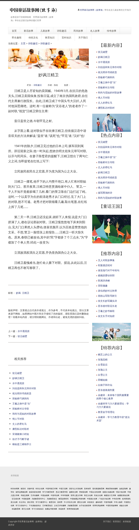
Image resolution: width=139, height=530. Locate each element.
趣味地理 (99, 502)
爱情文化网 (81, 502)
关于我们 (107, 521)
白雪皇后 (102, 364)
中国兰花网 (63, 488)
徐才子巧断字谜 (20, 439)
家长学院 (30, 502)
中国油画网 (45, 495)
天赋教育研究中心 (38, 499)
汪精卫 (25, 292)
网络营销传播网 (112, 488)
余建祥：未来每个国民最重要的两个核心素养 (112, 396)
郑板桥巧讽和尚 (20, 398)
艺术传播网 (35, 495)
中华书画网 (65, 495)
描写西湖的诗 (105, 192)
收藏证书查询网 (51, 509)
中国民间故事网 (112, 505)
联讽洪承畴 (104, 280)
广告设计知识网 (105, 499)
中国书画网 (108, 502)
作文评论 (22, 502)
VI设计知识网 (121, 492)
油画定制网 (123, 488)
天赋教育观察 (72, 505)
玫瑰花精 (102, 359)
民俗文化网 (98, 495)
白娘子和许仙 (105, 385)
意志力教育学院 (62, 492)
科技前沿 (90, 502)
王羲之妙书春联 (106, 311)
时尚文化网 (40, 488)
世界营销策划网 (73, 509)
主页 (23, 43)
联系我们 (117, 521)
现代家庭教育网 (98, 488)
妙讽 (18, 292)
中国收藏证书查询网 (77, 499)
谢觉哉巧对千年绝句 (108, 270)
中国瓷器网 (26, 499)
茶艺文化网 (26, 509)
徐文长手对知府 (106, 316)
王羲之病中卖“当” (21, 403)
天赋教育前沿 (52, 499)
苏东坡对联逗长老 (107, 305)
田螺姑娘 (102, 379)
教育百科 (52, 502)
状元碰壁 (22, 336)
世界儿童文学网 (77, 495)
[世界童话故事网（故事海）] (32, 10)
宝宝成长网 (16, 499)
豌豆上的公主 (105, 354)
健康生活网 (73, 492)
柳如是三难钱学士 (21, 444)
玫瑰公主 (102, 369)
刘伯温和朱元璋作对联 (24, 388)
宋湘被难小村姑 (20, 434)
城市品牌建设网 (21, 492)
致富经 (23, 488)
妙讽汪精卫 (18, 378)
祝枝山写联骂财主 (107, 295)
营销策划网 (83, 492)
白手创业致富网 (85, 505)
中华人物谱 (118, 502)
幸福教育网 (16, 509)
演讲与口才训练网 (76, 488)
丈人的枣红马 (19, 423)
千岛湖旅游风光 (35, 505)
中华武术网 (116, 499)
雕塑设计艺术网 (110, 495)
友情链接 (127, 521)
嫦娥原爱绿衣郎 (106, 275)
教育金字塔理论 (106, 412)
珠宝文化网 (88, 495)
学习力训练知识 (38, 509)
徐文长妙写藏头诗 (107, 300)
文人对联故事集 (106, 260)
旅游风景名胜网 (35, 492)
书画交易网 (25, 495)
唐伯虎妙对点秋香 (107, 290)
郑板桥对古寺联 (20, 408)
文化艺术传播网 (60, 505)
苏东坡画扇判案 (106, 390)
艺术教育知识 (47, 505)
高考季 (59, 502)
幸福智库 (61, 509)
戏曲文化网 (123, 505)
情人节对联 (18, 418)
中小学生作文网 (70, 502)
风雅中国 (30, 488)
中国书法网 (55, 495)
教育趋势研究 (63, 499)
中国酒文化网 (92, 499)
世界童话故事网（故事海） (92, 9)
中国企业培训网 (95, 492)
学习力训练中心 (21, 505)
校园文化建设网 (108, 492)
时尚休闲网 (15, 488)
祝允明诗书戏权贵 (21, 393)
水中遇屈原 (23, 331)
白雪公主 (102, 374)
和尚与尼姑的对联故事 (24, 413)
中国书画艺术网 (51, 488)
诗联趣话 (33, 43)
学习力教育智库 (48, 492)
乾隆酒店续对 (105, 265)
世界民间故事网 (98, 505)
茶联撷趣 (102, 285)
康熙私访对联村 (20, 428)
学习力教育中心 (41, 502)
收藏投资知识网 (123, 495)
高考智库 (87, 488)
